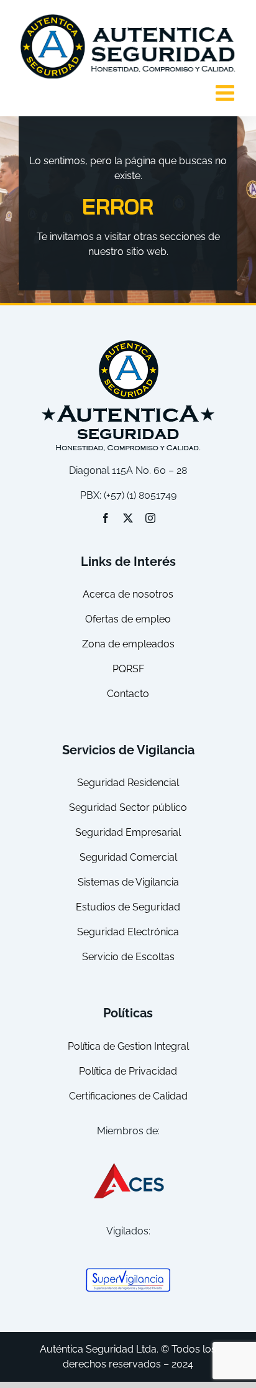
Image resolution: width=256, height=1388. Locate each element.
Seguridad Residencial (128, 783)
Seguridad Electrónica (128, 932)
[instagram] (150, 518)
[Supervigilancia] (128, 1272)
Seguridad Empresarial (128, 832)
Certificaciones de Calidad (128, 1096)
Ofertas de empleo (128, 619)
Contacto (128, 694)
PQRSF (128, 669)
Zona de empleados (128, 644)
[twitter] (128, 518)
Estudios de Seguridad (128, 907)
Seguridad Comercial (128, 857)
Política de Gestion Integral (128, 1046)
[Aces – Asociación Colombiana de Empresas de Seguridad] (128, 1166)
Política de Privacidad (128, 1071)
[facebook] (106, 518)
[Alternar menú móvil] (226, 92)
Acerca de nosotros (128, 594)
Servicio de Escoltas (128, 957)
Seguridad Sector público (128, 807)
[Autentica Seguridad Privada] (128, 342)
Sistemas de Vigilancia (128, 882)
